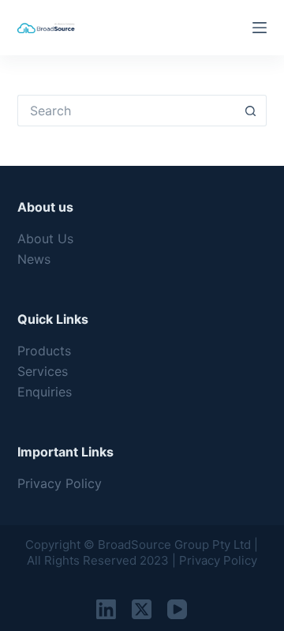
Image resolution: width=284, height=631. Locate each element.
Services (42, 371)
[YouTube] (177, 609)
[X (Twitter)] (141, 609)
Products (44, 351)
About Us (45, 238)
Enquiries (44, 392)
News (33, 259)
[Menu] (259, 28)
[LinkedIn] (106, 609)
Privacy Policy (59, 483)
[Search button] (251, 110)
